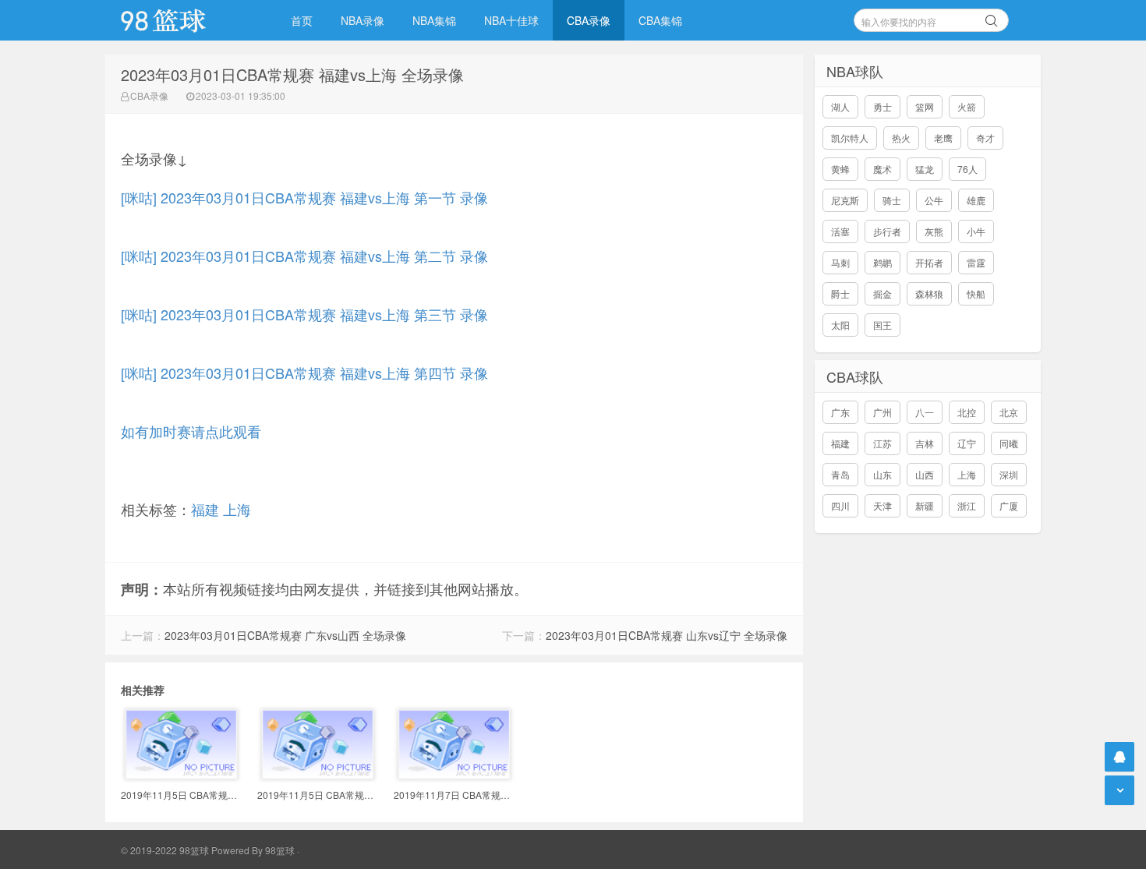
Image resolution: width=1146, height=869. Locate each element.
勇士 (882, 106)
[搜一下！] (991, 17)
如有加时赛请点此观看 (191, 431)
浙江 (966, 505)
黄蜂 (840, 168)
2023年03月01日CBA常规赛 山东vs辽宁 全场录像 (666, 635)
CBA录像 (588, 20)
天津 (882, 505)
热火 (901, 137)
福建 (205, 509)
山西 (924, 474)
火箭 (966, 106)
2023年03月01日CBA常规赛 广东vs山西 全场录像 (285, 635)
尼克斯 (845, 200)
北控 (966, 412)
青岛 (840, 474)
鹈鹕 (882, 262)
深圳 (1008, 474)
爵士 (840, 293)
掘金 (882, 293)
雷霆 (976, 262)
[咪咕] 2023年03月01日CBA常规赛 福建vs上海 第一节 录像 (304, 197)
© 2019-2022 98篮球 (165, 850)
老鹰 (943, 137)
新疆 (924, 505)
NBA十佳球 (511, 20)
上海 (237, 509)
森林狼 (929, 293)
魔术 (882, 168)
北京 (1008, 412)
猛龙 (924, 168)
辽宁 (966, 443)
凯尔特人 (849, 137)
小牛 (976, 231)
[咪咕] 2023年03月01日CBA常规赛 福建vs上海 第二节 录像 (304, 256)
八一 (924, 412)
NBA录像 (362, 20)
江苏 (882, 443)
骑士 (891, 200)
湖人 (840, 106)
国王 (882, 324)
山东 (882, 474)
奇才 (985, 137)
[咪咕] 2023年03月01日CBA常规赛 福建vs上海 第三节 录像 (304, 314)
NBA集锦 (434, 20)
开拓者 (929, 262)
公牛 (934, 200)
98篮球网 (183, 20)
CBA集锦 (660, 20)
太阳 (840, 324)
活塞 (840, 231)
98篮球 (280, 850)
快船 (976, 293)
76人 (967, 168)
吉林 (924, 443)
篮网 (924, 106)
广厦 (1008, 505)
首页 (302, 20)
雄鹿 (976, 200)
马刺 (840, 262)
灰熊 (934, 231)
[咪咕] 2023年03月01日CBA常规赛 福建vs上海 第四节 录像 (304, 372)
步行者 (887, 231)
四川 (840, 505)
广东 (840, 412)
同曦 (1008, 443)
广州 (882, 412)
